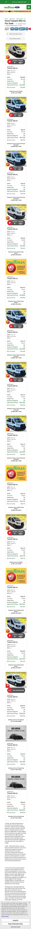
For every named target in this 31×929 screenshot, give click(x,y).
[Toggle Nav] (29, 7)
